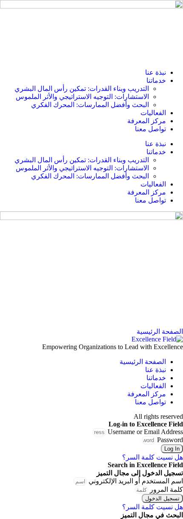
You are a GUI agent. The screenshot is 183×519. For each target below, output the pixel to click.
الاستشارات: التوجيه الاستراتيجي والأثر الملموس (82, 96)
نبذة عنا (155, 72)
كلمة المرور (166, 489)
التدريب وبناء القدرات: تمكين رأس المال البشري (81, 88)
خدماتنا (156, 80)
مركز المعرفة (146, 120)
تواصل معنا (150, 129)
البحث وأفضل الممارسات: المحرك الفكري (90, 104)
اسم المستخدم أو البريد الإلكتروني (136, 481)
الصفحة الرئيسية (143, 361)
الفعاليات (153, 112)
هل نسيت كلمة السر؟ (152, 457)
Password (170, 439)
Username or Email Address (145, 431)
